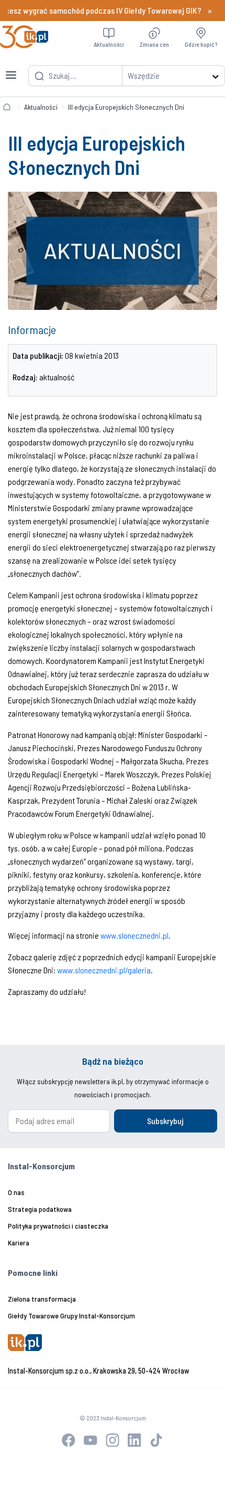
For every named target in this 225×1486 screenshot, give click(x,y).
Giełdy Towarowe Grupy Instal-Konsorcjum (71, 1315)
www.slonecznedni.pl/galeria (104, 970)
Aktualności (41, 106)
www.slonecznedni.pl (134, 935)
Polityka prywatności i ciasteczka (58, 1225)
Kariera (18, 1242)
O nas (16, 1192)
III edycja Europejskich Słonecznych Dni (126, 106)
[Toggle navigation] (11, 69)
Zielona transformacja (42, 1298)
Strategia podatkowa (40, 1208)
